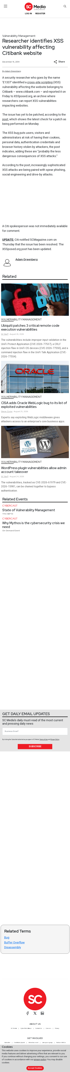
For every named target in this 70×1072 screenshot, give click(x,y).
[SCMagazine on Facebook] (28, 1013)
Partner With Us (61, 1042)
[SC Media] (35, 6)
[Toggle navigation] (5, 6)
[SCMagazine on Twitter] (35, 1013)
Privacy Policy (54, 739)
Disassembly (12, 947)
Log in (28, 13)
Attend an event (33, 1042)
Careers (48, 1028)
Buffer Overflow (14, 942)
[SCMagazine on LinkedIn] (42, 1013)
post (5, 119)
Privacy (57, 1028)
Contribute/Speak (19, 1042)
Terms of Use (44, 739)
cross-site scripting (40, 82)
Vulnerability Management (18, 36)
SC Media (14, 1028)
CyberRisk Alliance (26, 1028)
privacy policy (40, 1059)
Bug (6, 937)
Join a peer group (47, 1042)
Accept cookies (35, 1068)
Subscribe (35, 746)
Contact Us (38, 1028)
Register (40, 13)
